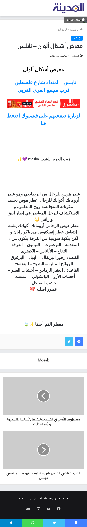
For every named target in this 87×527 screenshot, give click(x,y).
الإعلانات (63, 29)
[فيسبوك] (79, 341)
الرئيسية (75, 29)
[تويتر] (69, 341)
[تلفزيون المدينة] (68, 8)
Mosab (75, 55)
